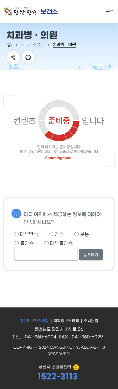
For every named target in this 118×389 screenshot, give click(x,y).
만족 (58, 234)
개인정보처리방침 (34, 321)
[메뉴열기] (109, 11)
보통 (84, 234)
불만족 (26, 243)
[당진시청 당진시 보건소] (37, 12)
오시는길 (91, 321)
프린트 (28, 57)
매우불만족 (61, 243)
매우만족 (28, 234)
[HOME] (9, 45)
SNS (13, 57)
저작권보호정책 (66, 321)
